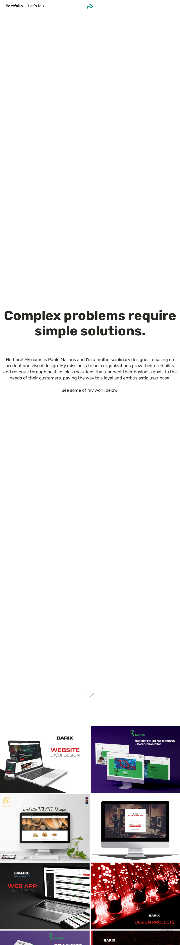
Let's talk (36, 6)
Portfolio (14, 6)
